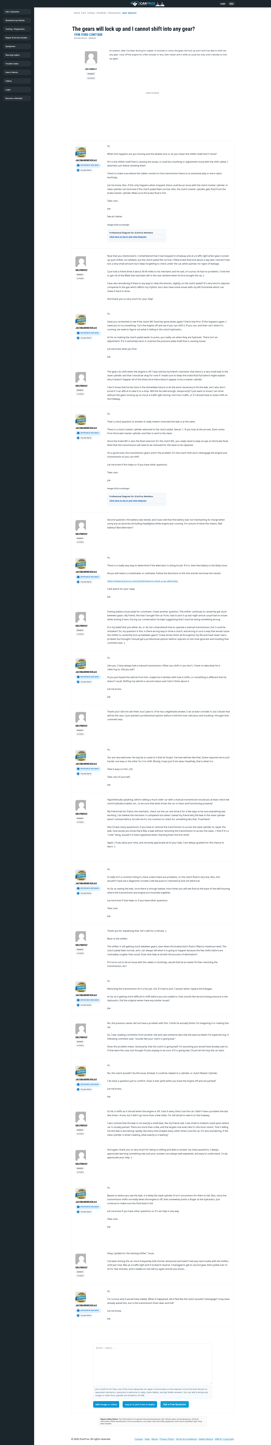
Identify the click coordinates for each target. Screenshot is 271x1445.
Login (223, 3)
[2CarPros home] (132, 3)
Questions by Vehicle (15, 20)
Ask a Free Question (174, 1404)
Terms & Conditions (186, 1439)
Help (147, 1439)
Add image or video (106, 1404)
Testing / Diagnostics (15, 29)
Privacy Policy (167, 1439)
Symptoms (10, 46)
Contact (139, 1439)
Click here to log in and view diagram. (128, 236)
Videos (9, 81)
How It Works (12, 72)
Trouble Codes (12, 63)
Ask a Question (12, 11)
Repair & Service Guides (16, 37)
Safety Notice (206, 1439)
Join (231, 3)
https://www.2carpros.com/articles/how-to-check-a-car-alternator (142, 581)
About (154, 1439)
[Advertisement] (153, 115)
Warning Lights (12, 55)
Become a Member (14, 98)
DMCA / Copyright (224, 1439)
